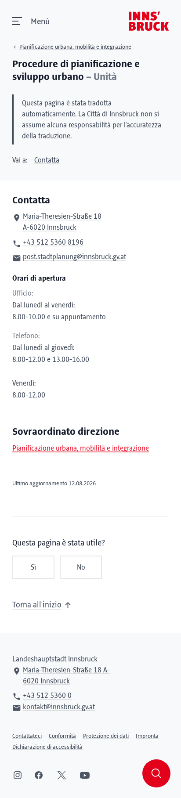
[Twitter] (61, 775)
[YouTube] (85, 775)
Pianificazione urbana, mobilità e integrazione (80, 448)
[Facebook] (38, 775)
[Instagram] (17, 775)
